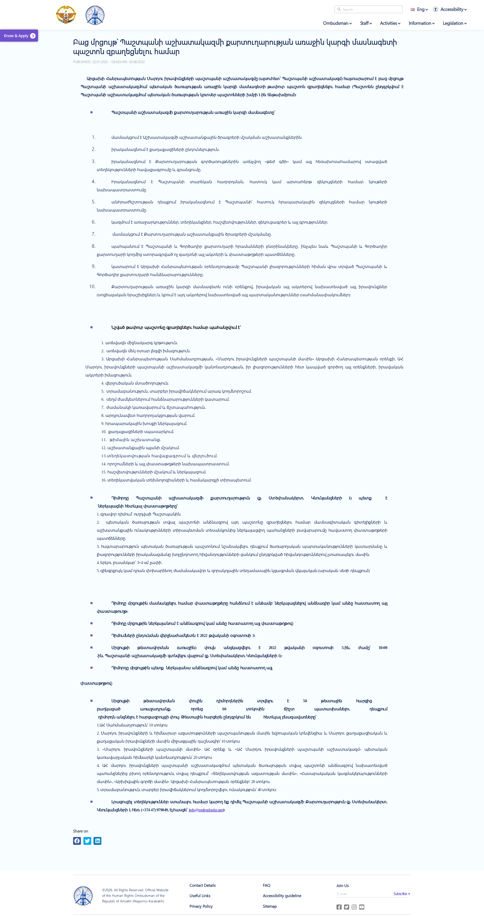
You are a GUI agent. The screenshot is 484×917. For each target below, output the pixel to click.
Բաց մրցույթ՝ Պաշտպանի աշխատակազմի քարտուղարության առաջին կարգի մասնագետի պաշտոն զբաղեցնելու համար (235, 46)
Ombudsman (335, 23)
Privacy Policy (201, 906)
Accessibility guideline (282, 895)
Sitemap (270, 906)
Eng (421, 9)
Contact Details (203, 885)
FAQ (266, 885)
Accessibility (452, 9)
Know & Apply (16, 35)
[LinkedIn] (97, 841)
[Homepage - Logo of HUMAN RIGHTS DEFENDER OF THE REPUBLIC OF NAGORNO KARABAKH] (95, 15)
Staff (364, 23)
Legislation (453, 23)
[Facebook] (77, 841)
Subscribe (400, 893)
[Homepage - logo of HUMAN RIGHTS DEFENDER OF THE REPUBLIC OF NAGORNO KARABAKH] (83, 895)
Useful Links (200, 895)
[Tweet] (87, 841)
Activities (388, 23)
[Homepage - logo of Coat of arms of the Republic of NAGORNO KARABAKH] (66, 15)
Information (420, 23)
